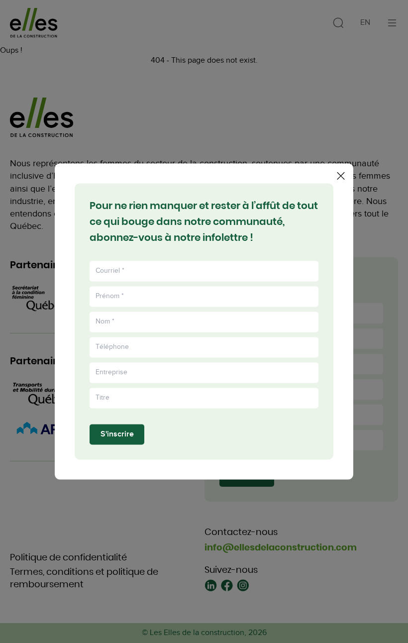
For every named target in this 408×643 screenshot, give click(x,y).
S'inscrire (117, 434)
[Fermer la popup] (341, 176)
